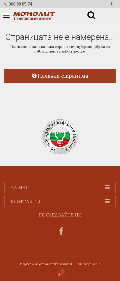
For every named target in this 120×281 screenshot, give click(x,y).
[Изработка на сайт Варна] (61, 273)
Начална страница (62, 75)
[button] (88, 13)
